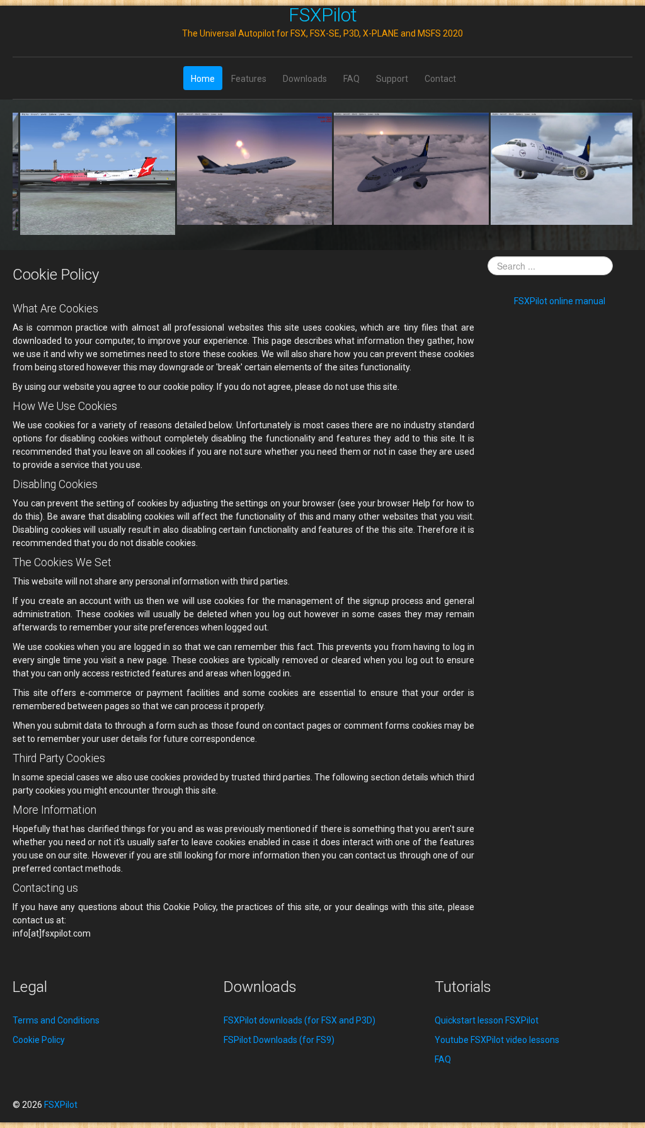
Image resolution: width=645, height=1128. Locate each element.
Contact (440, 79)
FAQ (351, 79)
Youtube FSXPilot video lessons (497, 1040)
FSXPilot (322, 15)
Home (203, 79)
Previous (29, 173)
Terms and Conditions (56, 1020)
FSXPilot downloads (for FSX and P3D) (299, 1020)
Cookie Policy (39, 1040)
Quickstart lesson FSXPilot (487, 1020)
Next (616, 173)
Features (248, 79)
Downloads (305, 79)
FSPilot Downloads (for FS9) (279, 1040)
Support (392, 79)
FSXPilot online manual (559, 301)
